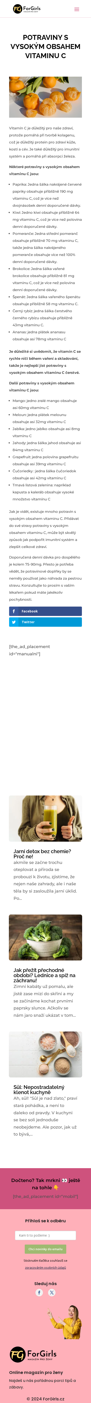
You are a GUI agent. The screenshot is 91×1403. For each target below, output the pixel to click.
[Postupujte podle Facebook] (39, 1292)
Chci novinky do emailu (45, 1249)
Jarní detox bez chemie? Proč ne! (42, 853)
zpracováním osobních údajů (45, 1267)
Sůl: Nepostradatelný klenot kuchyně (39, 1089)
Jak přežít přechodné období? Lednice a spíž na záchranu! (44, 975)
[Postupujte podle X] (52, 1292)
